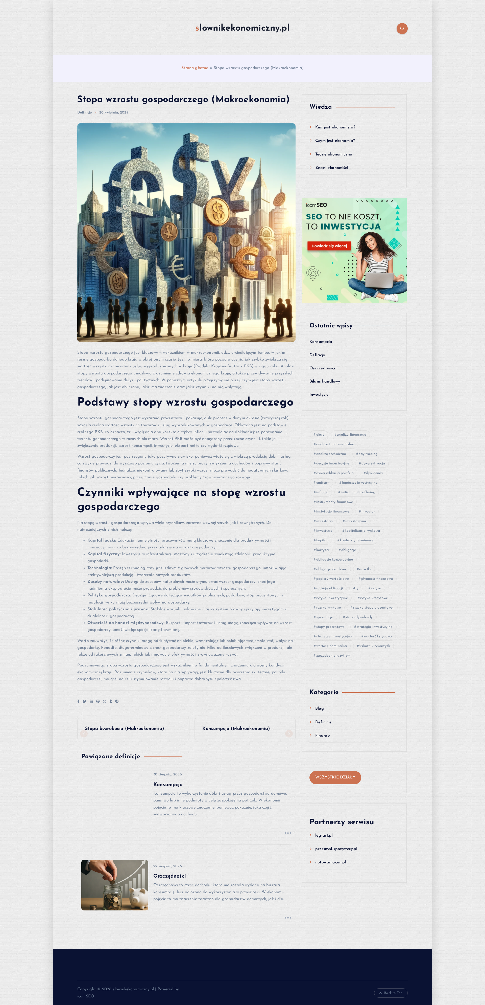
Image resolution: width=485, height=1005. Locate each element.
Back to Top (393, 993)
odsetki (365, 569)
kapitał (322, 540)
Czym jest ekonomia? (335, 141)
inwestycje (324, 531)
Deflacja (317, 355)
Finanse (322, 736)
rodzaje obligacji (329, 588)
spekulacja (324, 617)
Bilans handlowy (324, 381)
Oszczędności (322, 368)
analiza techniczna (331, 454)
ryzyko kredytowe (374, 598)
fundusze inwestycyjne (359, 483)
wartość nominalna (331, 646)
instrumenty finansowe (334, 502)
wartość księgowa (378, 636)
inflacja (322, 492)
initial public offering (358, 492)
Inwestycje (319, 395)
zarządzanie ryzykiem (333, 656)
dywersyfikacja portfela (335, 473)
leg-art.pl (324, 836)
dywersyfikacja (373, 463)
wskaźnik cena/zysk (374, 646)
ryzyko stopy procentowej (373, 608)
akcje (320, 435)
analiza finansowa (351, 435)
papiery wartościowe (332, 579)
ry (356, 588)
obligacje (348, 550)
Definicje (84, 113)
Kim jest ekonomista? (335, 127)
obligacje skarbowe (331, 569)
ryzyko (376, 588)
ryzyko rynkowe (328, 608)
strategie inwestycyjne (334, 636)
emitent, (322, 483)
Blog (319, 709)
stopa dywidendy (359, 617)
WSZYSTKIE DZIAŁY (335, 777)
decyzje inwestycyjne (332, 463)
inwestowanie (356, 521)
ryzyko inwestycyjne (332, 598)
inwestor (368, 511)
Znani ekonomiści (331, 168)
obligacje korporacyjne (334, 560)
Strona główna (194, 68)
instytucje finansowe (332, 511)
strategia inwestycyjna (375, 627)
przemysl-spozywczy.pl (336, 849)
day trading (367, 454)
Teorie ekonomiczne (333, 154)
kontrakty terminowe (356, 540)
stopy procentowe (330, 627)
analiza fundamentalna (335, 444)
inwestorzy (324, 521)
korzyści (322, 550)
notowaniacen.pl (330, 862)
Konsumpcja (320, 342)
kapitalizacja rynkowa (362, 531)
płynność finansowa (377, 579)
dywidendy (374, 473)
